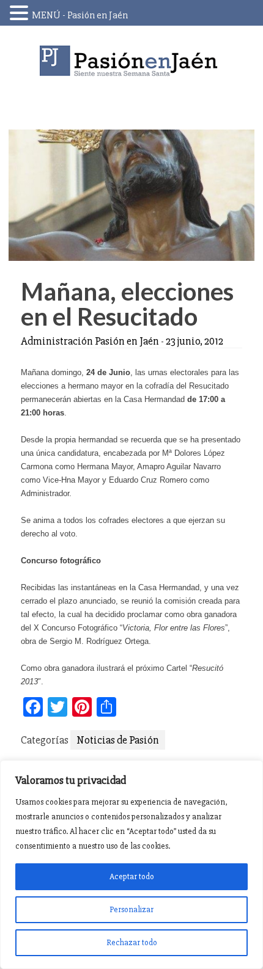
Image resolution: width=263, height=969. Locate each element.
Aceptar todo (131, 876)
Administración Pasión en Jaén (90, 341)
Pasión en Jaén (131, 61)
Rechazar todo (131, 942)
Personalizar (131, 909)
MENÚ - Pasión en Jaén (80, 15)
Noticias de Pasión (117, 740)
